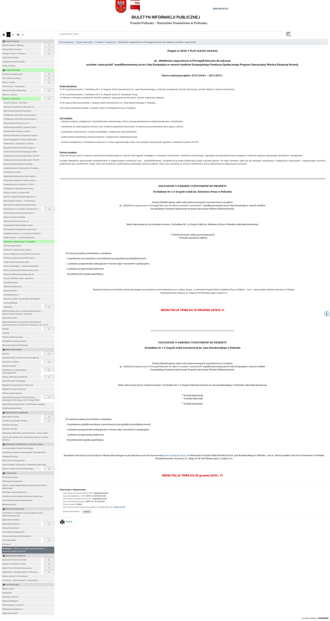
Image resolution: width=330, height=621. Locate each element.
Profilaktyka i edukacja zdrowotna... (18, 188)
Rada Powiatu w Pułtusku (13, 45)
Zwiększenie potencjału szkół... (16, 262)
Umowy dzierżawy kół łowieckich (16, 536)
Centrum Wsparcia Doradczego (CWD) (20, 152)
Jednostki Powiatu (10, 57)
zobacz (86, 511)
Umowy (5, 353)
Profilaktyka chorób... (12, 172)
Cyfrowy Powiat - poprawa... (15, 103)
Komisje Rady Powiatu (11, 49)
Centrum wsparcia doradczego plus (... (20, 197)
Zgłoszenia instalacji (10, 520)
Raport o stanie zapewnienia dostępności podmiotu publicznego (24, 486)
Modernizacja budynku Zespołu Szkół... (20, 127)
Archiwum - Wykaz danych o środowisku (20, 580)
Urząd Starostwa (84, 42)
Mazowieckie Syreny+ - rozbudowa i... (20, 201)
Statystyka (6, 593)
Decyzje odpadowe (10, 528)
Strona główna (66, 42)
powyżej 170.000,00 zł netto (14, 560)
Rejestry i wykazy (9, 94)
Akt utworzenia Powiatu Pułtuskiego (17, 448)
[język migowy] (18, 34)
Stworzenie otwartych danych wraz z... (20, 180)
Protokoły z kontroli (10, 362)
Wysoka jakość (10, 290)
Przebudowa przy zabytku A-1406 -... (19, 184)
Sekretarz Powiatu (10, 425)
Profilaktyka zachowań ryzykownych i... (20, 115)
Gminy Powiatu (8, 66)
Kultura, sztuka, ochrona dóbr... (17, 192)
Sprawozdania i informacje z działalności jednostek (24, 464)
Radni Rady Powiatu (10, 417)
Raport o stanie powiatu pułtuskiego (17, 468)
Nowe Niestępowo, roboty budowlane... (20, 139)
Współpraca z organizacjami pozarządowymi (14, 371)
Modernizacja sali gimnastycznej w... (19, 213)
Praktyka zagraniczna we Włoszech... (19, 258)
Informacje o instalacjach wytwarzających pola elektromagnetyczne (22, 514)
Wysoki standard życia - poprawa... (18, 278)
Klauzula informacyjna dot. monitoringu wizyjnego (23, 404)
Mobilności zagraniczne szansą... (17, 250)
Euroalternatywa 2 (11, 295)
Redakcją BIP (119, 507)
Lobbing (5, 333)
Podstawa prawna (10, 477)
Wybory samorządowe (12, 393)
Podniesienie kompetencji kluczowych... (20, 229)
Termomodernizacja (12, 245)
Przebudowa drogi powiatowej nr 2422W (21, 160)
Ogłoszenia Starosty (11, 524)
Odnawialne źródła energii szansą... (18, 225)
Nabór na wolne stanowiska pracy (17, 568)
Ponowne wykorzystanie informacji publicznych (22, 496)
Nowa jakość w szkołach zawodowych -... (22, 209)
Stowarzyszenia (9, 366)
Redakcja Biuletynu (10, 601)
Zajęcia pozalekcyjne (12, 286)
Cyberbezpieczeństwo (12, 408)
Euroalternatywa (10, 282)
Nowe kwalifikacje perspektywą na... (19, 274)
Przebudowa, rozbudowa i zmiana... (19, 143)
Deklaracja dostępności (12, 481)
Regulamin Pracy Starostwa (14, 389)
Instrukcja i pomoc (10, 597)
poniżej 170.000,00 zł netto (14, 564)
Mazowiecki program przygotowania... (20, 205)
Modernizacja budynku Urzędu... (17, 131)
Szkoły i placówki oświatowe (14, 377)
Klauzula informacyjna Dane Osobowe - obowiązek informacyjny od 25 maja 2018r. (21, 398)
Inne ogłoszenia (9, 540)
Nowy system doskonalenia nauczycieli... (21, 270)
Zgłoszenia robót (9, 318)
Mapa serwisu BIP (10, 613)
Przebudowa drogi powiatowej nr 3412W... (21, 156)
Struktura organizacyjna (12, 74)
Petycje (5, 329)
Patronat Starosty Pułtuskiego (15, 345)
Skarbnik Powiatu (9, 429)
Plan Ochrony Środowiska (13, 460)
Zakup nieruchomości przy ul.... (17, 123)
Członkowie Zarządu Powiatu (14, 421)
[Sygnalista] (23, 34)
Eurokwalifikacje (10, 303)
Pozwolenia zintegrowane (13, 532)
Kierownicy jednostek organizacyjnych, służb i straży (25, 433)
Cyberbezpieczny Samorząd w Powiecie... (21, 168)
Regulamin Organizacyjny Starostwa (17, 385)
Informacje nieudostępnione (14, 492)
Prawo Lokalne (8, 82)
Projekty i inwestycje (11, 98)
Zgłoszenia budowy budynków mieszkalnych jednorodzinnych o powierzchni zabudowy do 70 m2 (25, 323)
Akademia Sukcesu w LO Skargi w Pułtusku (22, 233)
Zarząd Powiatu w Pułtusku (14, 53)
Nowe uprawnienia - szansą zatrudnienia (21, 266)
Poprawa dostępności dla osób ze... (19, 107)
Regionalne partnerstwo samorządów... (20, 176)
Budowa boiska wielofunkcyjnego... (18, 164)
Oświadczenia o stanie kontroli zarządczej (20, 357)
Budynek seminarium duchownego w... (20, 148)
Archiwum (6, 544)
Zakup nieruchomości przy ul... (16, 221)
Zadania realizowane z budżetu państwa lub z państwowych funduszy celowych (22, 312)
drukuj (68, 521)
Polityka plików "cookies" (13, 605)
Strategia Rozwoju (10, 456)
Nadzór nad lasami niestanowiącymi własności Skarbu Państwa (23, 549)
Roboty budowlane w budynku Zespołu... (21, 135)
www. (175, 455)
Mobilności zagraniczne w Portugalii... (19, 241)
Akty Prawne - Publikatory (13, 86)
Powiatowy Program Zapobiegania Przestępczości (24, 452)
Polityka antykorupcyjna (12, 337)
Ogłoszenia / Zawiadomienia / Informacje (19, 572)
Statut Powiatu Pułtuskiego (13, 381)
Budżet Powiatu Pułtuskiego (14, 90)
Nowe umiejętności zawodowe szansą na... (22, 254)
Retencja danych (9, 504)
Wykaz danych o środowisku (14, 576)
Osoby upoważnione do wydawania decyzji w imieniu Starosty (25, 438)
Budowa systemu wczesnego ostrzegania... (22, 299)
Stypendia (7, 307)
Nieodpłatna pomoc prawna (14, 341)
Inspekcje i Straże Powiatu (13, 61)
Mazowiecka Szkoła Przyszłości (17, 111)
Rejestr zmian (8, 589)
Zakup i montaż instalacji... (14, 217)
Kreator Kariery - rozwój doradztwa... (19, 237)
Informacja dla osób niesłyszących (17, 500)
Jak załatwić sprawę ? (11, 78)
